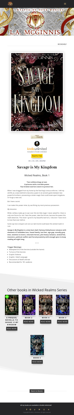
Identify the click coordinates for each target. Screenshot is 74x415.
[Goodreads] (44, 409)
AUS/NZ (43, 161)
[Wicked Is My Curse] (37, 345)
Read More (12, 329)
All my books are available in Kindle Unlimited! (36, 405)
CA (33, 161)
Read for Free (37, 156)
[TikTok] (35, 409)
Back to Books (37, 391)
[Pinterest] (39, 409)
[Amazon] (48, 409)
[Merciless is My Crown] (62, 305)
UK (37, 161)
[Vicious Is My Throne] (45, 305)
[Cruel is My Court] (28, 305)
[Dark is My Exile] (11, 305)
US (29, 161)
